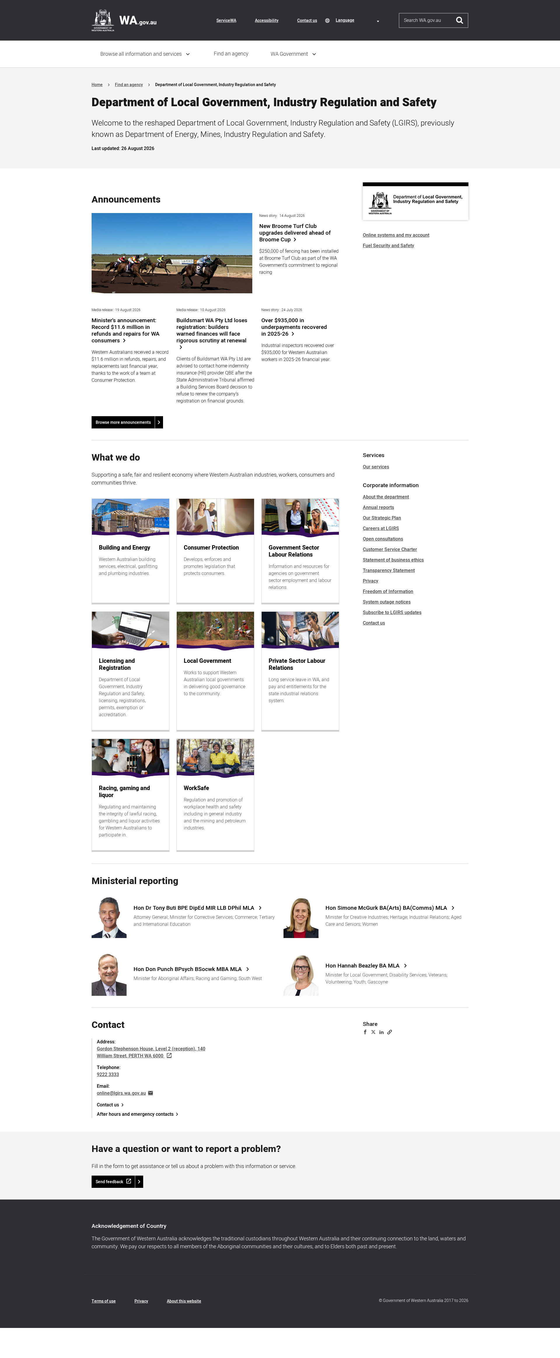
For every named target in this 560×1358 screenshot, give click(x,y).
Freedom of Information (388, 591)
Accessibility (267, 21)
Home (97, 85)
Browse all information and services (141, 54)
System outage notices (387, 602)
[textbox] (358, 20)
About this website (184, 1301)
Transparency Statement (389, 570)
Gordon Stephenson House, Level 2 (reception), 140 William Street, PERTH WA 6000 (151, 1052)
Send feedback (109, 1182)
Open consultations (383, 539)
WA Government (289, 54)
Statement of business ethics (393, 560)
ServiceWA (226, 21)
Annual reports (378, 507)
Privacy (370, 581)
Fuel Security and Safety (388, 245)
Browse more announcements (123, 422)
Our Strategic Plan (382, 518)
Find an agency (231, 54)
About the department (386, 497)
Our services (376, 466)
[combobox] (358, 20)
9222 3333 (108, 1074)
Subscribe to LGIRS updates (392, 612)
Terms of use (104, 1301)
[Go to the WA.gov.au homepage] (124, 20)
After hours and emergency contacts (135, 1114)
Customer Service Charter (390, 549)
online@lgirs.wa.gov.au (121, 1093)
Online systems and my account (396, 235)
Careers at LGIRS (381, 528)
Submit (460, 20)
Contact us (307, 21)
